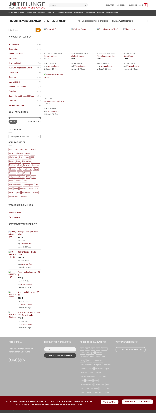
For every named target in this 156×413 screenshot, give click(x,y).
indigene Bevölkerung (16, 177)
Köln (33, 177)
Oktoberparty (28, 185)
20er (10, 149)
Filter (12, 122)
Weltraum (24, 197)
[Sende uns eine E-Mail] (20, 360)
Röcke (31, 189)
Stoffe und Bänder (16, 105)
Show (11, 193)
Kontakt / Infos (112, 13)
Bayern (33, 149)
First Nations (26, 161)
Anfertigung (78, 13)
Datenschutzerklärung (138, 402)
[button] (109, 5)
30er (16, 149)
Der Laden (41, 13)
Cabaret (27, 153)
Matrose (18, 181)
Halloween (13, 58)
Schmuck (13, 101)
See (36, 189)
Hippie (36, 169)
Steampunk (26, 193)
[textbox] (24, 136)
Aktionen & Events (65, 13)
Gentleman (35, 165)
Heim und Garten (16, 63)
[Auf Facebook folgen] (11, 360)
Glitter (19, 169)
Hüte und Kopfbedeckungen (20, 68)
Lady (11, 181)
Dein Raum (100, 13)
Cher (20, 157)
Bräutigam (19, 153)
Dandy (11, 161)
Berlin (11, 153)
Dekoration (90, 13)
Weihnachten (13, 197)
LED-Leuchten (14, 82)
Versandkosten (15, 212)
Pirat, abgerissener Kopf (106, 56)
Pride (16, 189)
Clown (26, 157)
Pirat (36, 185)
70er (21, 149)
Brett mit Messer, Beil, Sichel (54, 101)
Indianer (27, 173)
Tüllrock (35, 193)
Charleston (13, 157)
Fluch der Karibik (15, 165)
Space (17, 193)
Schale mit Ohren (50, 56)
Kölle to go (13, 72)
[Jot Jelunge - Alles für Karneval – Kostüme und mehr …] (27, 5)
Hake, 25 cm (128, 56)
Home (11, 13)
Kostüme (12, 77)
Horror (20, 173)
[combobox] (25, 136)
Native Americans (15, 185)
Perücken (12, 91)
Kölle (28, 177)
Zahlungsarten (15, 217)
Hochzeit (12, 173)
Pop (10, 189)
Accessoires (14, 44)
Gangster (26, 165)
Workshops (31, 13)
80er (26, 149)
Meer (24, 181)
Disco (18, 161)
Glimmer (12, 169)
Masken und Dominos (18, 86)
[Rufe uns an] (24, 360)
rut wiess (23, 189)
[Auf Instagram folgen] (15, 360)
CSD (32, 157)
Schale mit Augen (77, 56)
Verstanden (109, 402)
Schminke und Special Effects (21, 96)
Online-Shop (19, 13)
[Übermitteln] (85, 5)
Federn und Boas (16, 53)
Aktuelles (50, 13)
